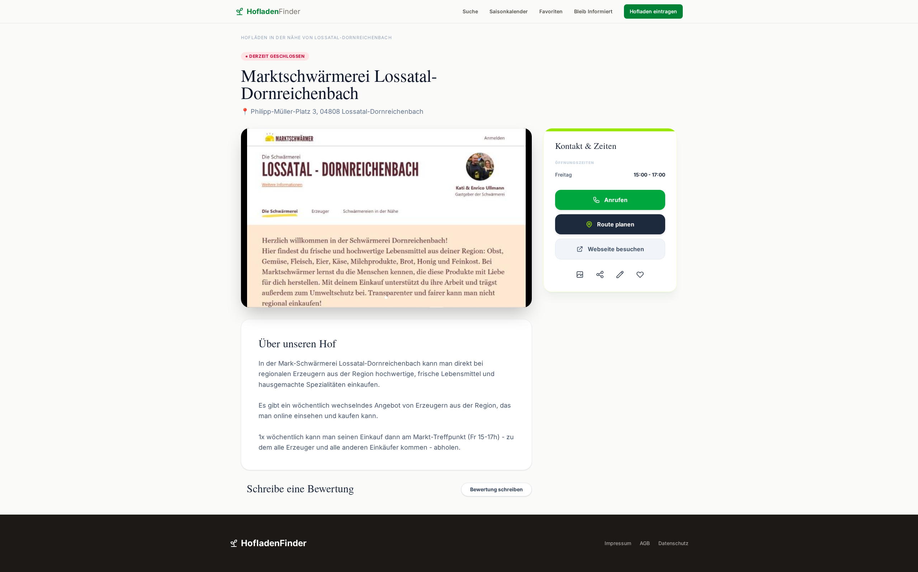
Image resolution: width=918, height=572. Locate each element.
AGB (645, 543)
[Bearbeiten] (620, 274)
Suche (470, 11)
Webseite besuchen (616, 249)
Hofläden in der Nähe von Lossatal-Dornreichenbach (316, 37)
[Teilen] (599, 274)
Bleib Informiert (593, 11)
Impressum (618, 543)
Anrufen (616, 199)
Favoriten (551, 11)
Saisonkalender (508, 11)
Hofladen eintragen (653, 11)
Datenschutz (673, 543)
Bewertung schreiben (496, 489)
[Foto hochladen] (579, 274)
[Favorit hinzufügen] (640, 274)
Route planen (615, 224)
